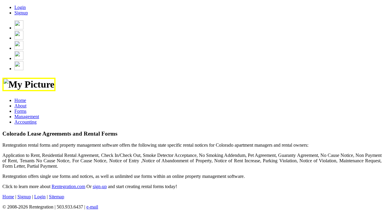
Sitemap (56, 196)
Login (20, 7)
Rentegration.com (68, 186)
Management (26, 116)
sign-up (100, 186)
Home (20, 100)
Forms (20, 111)
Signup (21, 12)
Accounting (25, 121)
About (20, 105)
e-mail (92, 206)
